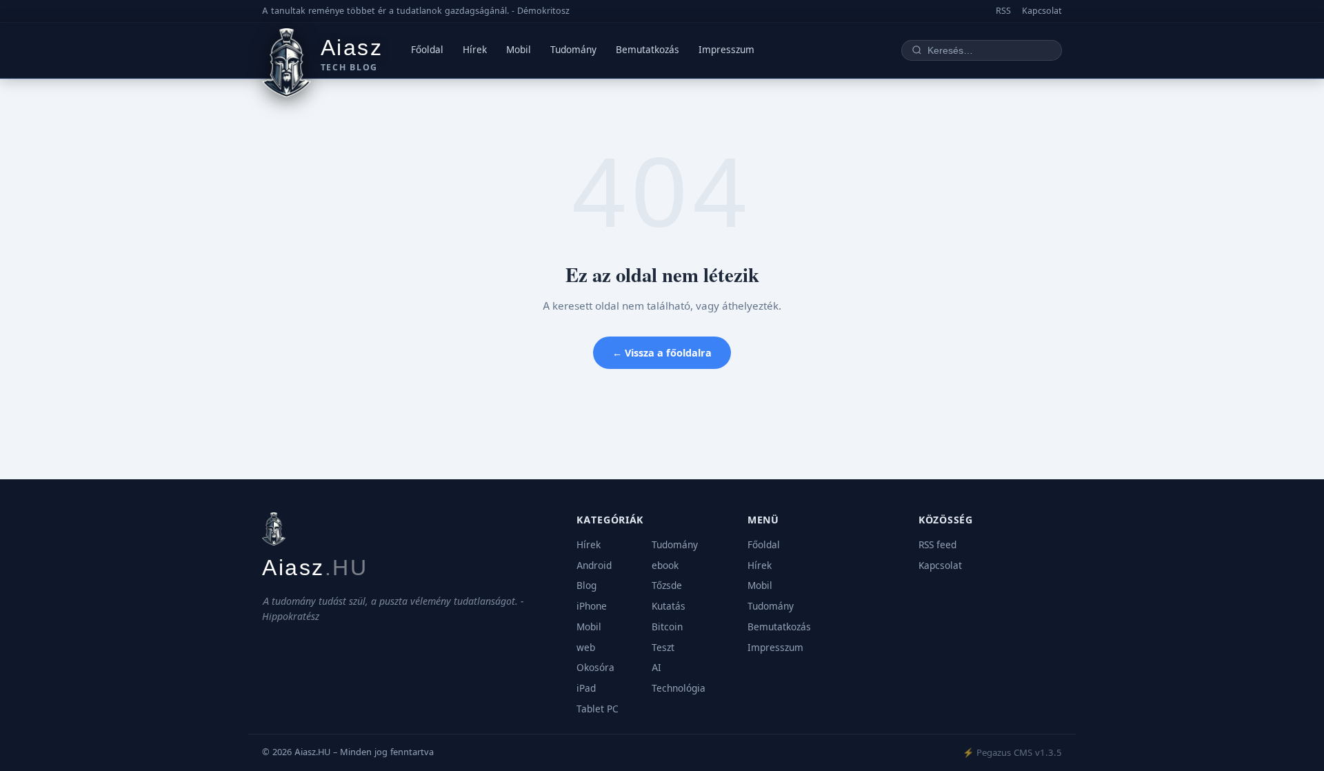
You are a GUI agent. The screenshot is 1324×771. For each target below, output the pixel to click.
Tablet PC (597, 708)
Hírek (475, 49)
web (585, 647)
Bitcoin (667, 626)
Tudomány (573, 49)
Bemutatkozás (647, 49)
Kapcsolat (1042, 11)
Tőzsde (667, 585)
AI (656, 667)
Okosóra (595, 667)
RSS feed (937, 544)
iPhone (591, 606)
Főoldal (427, 49)
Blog (586, 585)
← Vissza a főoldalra (662, 353)
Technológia (678, 688)
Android (594, 565)
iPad (586, 688)
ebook (665, 565)
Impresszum (726, 49)
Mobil (518, 49)
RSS (1003, 11)
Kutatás (668, 606)
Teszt (663, 647)
